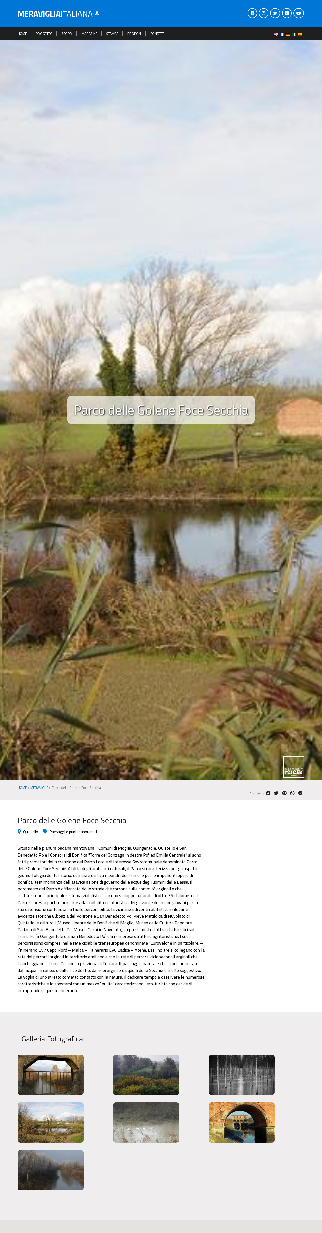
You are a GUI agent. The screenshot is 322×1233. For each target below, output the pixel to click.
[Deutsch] (289, 33)
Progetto (44, 33)
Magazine (89, 33)
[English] (277, 33)
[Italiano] (295, 33)
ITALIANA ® (59, 14)
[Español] (301, 33)
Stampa (112, 33)
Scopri (67, 33)
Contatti (157, 33)
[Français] (283, 33)
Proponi (134, 33)
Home (22, 33)
